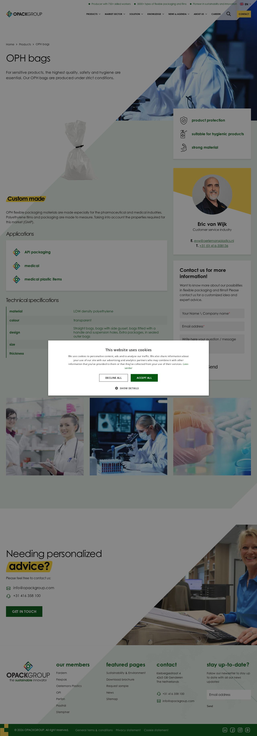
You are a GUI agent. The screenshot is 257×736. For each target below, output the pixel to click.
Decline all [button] (113, 378)
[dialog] (128, 368)
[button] (128, 388)
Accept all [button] (144, 378)
